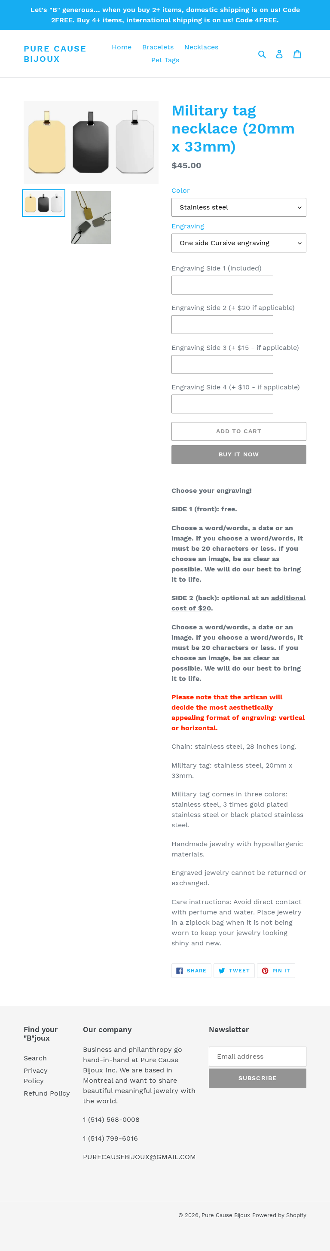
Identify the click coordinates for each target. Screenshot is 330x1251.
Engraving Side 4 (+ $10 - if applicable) (235, 387)
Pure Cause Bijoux (55, 53)
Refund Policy (47, 1093)
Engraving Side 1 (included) (216, 268)
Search (35, 1058)
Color (180, 190)
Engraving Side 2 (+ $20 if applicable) (233, 308)
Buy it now (239, 454)
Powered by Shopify (279, 1215)
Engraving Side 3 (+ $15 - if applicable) (235, 347)
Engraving (187, 226)
